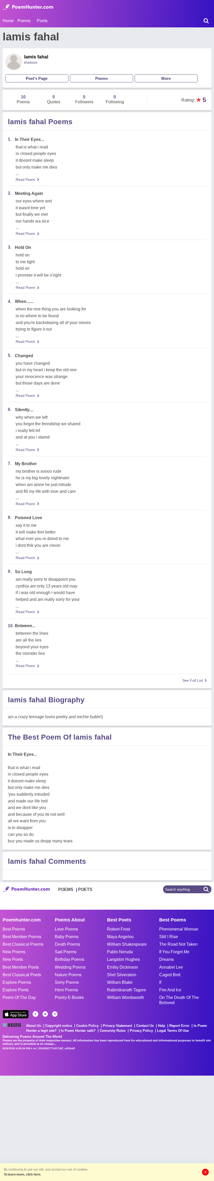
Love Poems (66, 929)
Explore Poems (17, 982)
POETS (85, 889)
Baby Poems (67, 936)
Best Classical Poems (23, 944)
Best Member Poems (22, 936)
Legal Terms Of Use (173, 1031)
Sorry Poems (67, 982)
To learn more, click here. (22, 1174)
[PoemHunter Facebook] (35, 1014)
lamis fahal (36, 56)
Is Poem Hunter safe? (78, 1031)
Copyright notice (58, 1026)
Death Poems (67, 944)
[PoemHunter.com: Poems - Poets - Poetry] (28, 7)
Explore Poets (16, 990)
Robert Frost (118, 929)
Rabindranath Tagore (126, 990)
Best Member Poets (21, 967)
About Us (33, 1026)
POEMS (65, 889)
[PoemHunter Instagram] (55, 1014)
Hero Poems (66, 990)
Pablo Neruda (120, 952)
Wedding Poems (70, 967)
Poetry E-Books (69, 997)
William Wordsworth (125, 997)
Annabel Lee (171, 967)
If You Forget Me (174, 952)
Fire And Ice (170, 990)
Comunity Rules (113, 1031)
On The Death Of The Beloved (179, 1000)
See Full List (192, 680)
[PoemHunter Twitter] (45, 1014)
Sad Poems (65, 952)
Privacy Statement (117, 1026)
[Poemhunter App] (16, 1014)
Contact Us (145, 1026)
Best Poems (14, 929)
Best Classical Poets (22, 975)
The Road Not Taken (178, 944)
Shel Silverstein (121, 975)
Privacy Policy (141, 1031)
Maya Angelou (120, 936)
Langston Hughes (123, 959)
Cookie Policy (87, 1026)
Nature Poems (68, 975)
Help (161, 1026)
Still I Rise (168, 936)
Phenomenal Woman (178, 929)
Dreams (166, 959)
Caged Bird (169, 975)
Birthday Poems (69, 959)
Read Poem (25, 179)
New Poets (13, 959)
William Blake (120, 982)
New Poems (14, 952)
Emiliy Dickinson (122, 967)
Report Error (179, 1026)
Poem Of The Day (19, 997)
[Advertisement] (78, 1128)
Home (8, 21)
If (160, 982)
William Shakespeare (127, 944)
